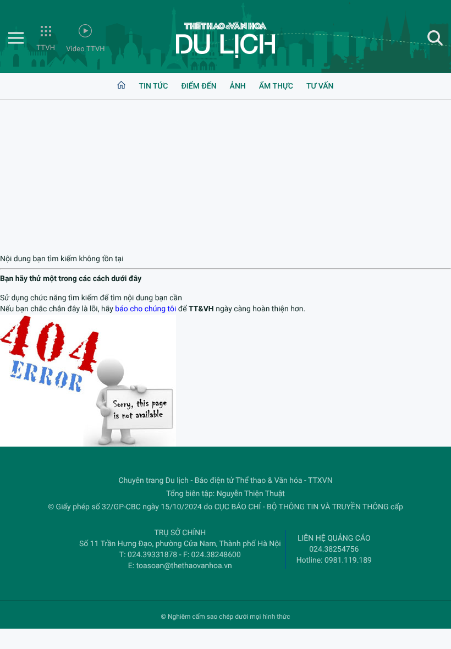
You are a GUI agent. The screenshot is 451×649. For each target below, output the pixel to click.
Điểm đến (198, 86)
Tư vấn (320, 86)
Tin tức (153, 86)
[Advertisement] (225, 177)
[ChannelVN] (225, 39)
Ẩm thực (276, 86)
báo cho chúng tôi (145, 309)
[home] (121, 86)
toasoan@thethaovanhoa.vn (184, 566)
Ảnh (238, 86)
